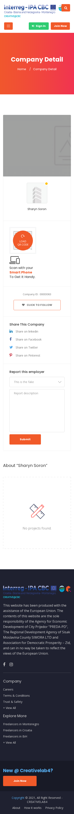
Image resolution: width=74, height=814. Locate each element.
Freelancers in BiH (15, 736)
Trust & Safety (12, 701)
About (16, 807)
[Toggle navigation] (8, 26)
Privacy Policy (54, 807)
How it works (33, 807)
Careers (8, 689)
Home (21, 69)
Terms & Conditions (16, 695)
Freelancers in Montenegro (21, 724)
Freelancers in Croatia (17, 730)
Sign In (40, 26)
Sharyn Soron (37, 209)
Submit (25, 439)
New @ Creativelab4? (28, 770)
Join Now (60, 26)
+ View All (9, 708)
